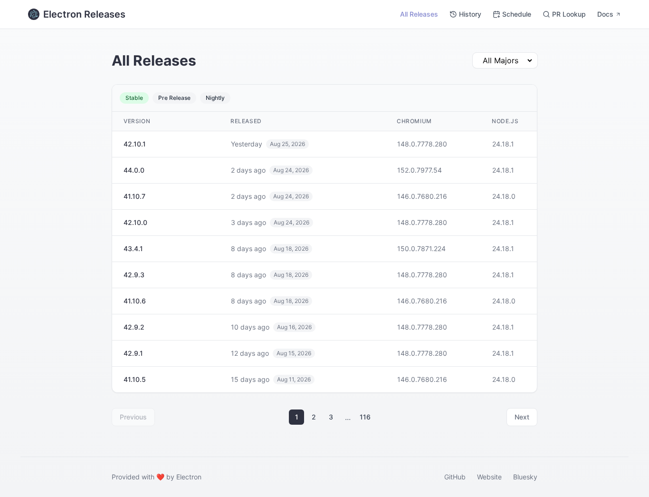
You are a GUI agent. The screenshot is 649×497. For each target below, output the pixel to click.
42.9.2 (134, 327)
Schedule (516, 14)
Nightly (215, 97)
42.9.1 (133, 353)
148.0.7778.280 (422, 144)
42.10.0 (135, 222)
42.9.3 (134, 275)
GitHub (455, 477)
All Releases (419, 14)
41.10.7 (134, 196)
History (470, 14)
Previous (133, 417)
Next (522, 417)
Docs (605, 14)
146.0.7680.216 (422, 196)
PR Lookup (569, 14)
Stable (134, 97)
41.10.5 (135, 379)
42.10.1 (135, 144)
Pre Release (174, 97)
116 (365, 417)
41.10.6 (135, 301)
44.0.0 (134, 170)
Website (489, 477)
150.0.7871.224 (421, 248)
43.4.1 (133, 248)
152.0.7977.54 (419, 170)
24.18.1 (503, 144)
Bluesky (525, 477)
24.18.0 (503, 196)
